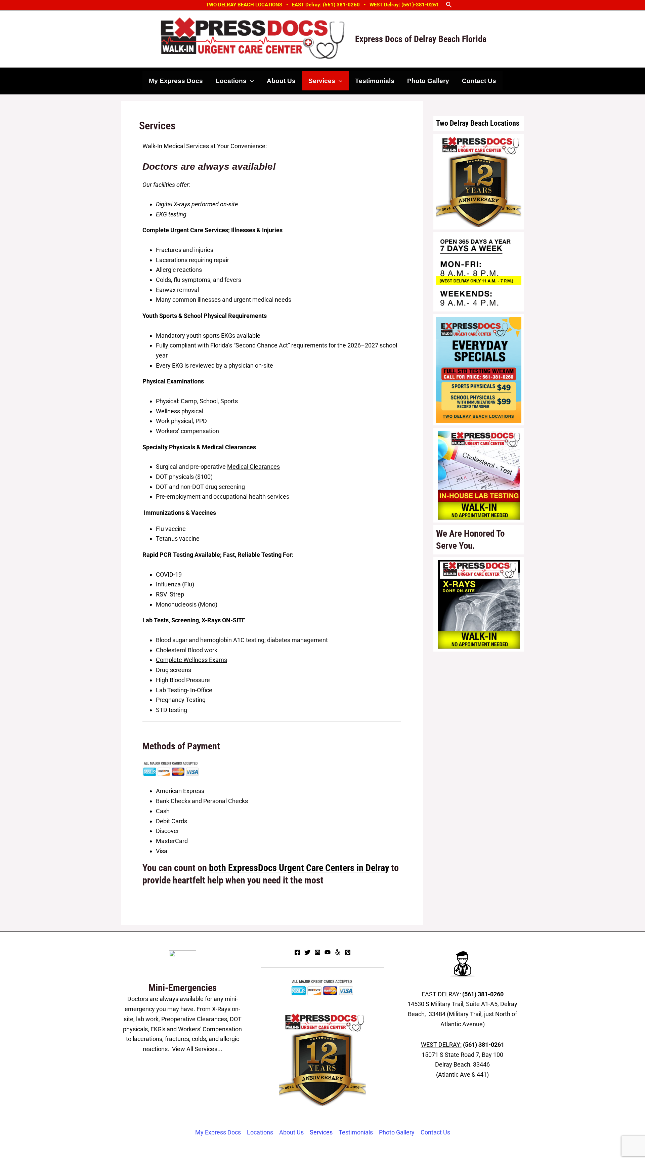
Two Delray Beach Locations (477, 123)
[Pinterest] (348, 952)
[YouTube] (328, 952)
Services (321, 80)
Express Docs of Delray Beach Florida (420, 39)
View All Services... (197, 1048)
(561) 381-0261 (483, 1044)
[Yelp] (338, 952)
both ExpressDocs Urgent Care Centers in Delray (299, 867)
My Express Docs (176, 80)
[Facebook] (297, 952)
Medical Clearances (253, 466)
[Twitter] (307, 952)
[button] (449, 4)
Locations (231, 80)
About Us (281, 80)
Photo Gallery (428, 80)
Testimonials (374, 80)
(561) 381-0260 (483, 994)
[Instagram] (317, 952)
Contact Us (479, 80)
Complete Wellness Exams (191, 659)
